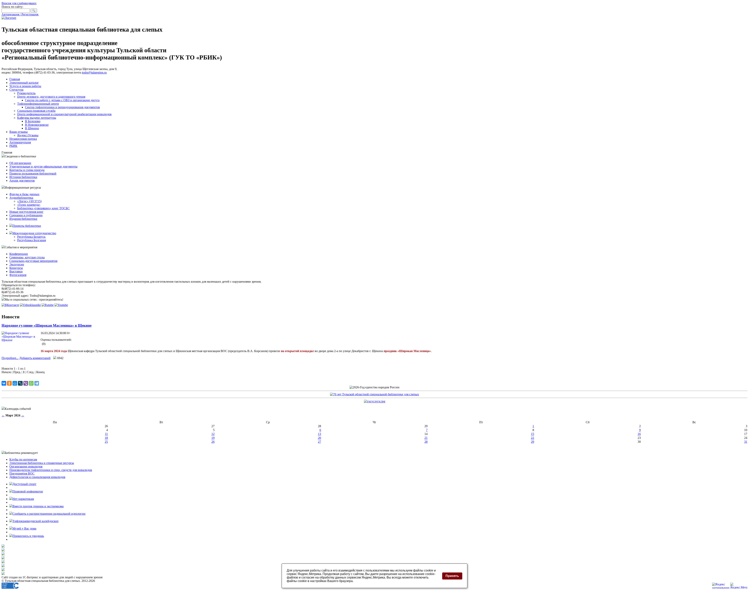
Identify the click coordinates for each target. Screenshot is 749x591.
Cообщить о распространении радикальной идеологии (48, 513)
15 (532, 434)
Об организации (20, 163)
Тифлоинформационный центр (38, 103)
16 (639, 434)
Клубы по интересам (23, 459)
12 (213, 434)
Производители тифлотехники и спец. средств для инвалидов (50, 470)
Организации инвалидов (26, 466)
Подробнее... (10, 358)
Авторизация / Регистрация (20, 14)
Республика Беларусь (31, 236)
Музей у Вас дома (24, 528)
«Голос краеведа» (28, 204)
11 (106, 434)
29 (532, 441)
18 (106, 437)
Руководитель (26, 93)
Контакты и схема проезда (26, 170)
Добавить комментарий (35, 358)
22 (532, 437)
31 (745, 441)
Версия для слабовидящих (19, 3)
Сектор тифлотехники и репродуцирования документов (62, 107)
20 (319, 437)
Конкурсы (16, 268)
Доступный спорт (24, 484)
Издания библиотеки (23, 218)
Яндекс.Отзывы (27, 135)
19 (213, 437)
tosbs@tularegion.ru (94, 72)
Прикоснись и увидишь (28, 536)
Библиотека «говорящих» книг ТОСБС (43, 208)
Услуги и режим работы (25, 86)
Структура (16, 89)
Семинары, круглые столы (27, 257)
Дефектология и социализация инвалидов (37, 477)
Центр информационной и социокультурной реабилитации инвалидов (64, 114)
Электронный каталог (24, 82)
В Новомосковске (37, 124)
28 (426, 441)
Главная (14, 79)
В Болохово (32, 121)
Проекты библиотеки (26, 225)
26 (213, 441)
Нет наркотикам (23, 498)
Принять (452, 576)
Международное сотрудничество (34, 233)
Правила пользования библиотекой (32, 173)
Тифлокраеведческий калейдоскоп (35, 521)
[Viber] (25, 383)
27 (319, 441)
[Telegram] (36, 383)
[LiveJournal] (20, 383)
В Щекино (32, 128)
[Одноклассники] (9, 383)
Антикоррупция (20, 142)
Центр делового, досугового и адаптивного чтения (51, 96)
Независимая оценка (23, 138)
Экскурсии (16, 264)
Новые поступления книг (26, 211)
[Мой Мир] (14, 383)
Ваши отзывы (18, 131)
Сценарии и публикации (26, 215)
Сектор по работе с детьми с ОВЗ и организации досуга (62, 100)
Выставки (16, 271)
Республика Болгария (31, 240)
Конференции (18, 254)
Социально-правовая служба (36, 110)
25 (106, 441)
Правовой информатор (27, 491)
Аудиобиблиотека (21, 197)
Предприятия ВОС (22, 473)
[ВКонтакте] (4, 383)
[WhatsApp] (31, 383)
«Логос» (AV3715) (29, 201)
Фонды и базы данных (24, 194)
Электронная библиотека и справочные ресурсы (41, 463)
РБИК (13, 145)
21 (426, 437)
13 (319, 434)
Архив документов (22, 180)
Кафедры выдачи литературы (36, 117)
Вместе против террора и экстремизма (38, 506)
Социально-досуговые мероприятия (33, 261)
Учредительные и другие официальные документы (43, 166)
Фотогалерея (17, 275)
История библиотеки (23, 177)
